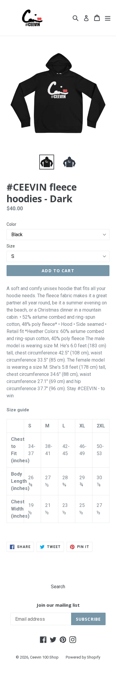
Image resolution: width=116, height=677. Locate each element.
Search (58, 586)
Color (11, 224)
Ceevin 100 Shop (44, 657)
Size (11, 246)
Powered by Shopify (83, 657)
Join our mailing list (58, 605)
